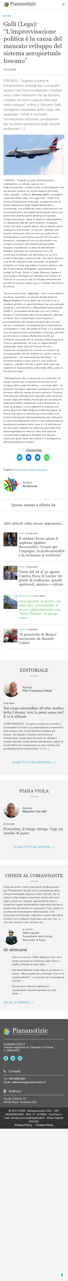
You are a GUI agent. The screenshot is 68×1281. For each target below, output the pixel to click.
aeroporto (22, 469)
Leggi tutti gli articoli (32, 847)
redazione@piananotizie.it (29, 1082)
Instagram (21, 1058)
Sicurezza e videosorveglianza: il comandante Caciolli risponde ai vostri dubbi (34, 990)
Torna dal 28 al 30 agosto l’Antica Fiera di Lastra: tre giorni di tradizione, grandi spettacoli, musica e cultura (41, 578)
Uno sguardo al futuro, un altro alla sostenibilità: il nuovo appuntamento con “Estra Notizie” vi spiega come (40, 609)
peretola (42, 469)
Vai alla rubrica (16, 1002)
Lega (32, 469)
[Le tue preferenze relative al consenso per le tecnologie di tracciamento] (62, 1275)
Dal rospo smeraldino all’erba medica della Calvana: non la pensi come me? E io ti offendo (33, 712)
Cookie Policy (44, 1124)
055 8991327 (17, 1078)
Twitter (13, 1058)
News (7, 15)
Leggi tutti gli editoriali (32, 762)
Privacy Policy (23, 1124)
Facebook (6, 1058)
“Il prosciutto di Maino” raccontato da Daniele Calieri (38, 638)
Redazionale (25, 596)
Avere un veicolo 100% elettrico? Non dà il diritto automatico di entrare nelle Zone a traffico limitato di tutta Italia (37, 961)
